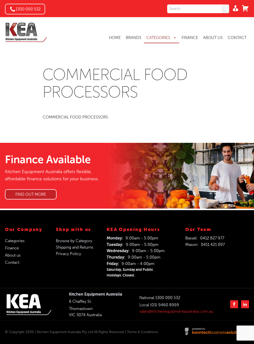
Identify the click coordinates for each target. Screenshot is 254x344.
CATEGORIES (158, 38)
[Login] (234, 8)
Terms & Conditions (142, 332)
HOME (115, 38)
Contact (12, 262)
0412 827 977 (212, 238)
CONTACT (237, 38)
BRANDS (133, 38)
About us (13, 255)
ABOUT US (213, 38)
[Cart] (244, 8)
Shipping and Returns (74, 247)
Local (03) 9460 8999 (159, 305)
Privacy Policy (68, 254)
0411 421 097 (213, 244)
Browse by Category (74, 241)
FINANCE (190, 38)
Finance (12, 248)
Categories (15, 241)
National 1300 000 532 (159, 298)
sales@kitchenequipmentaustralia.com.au (176, 311)
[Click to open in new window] (198, 8)
